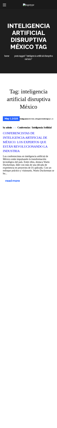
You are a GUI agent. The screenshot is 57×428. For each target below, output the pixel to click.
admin (9, 127)
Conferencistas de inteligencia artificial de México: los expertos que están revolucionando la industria (25, 142)
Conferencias (23, 127)
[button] (52, 5)
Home (6, 55)
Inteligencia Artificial (41, 127)
